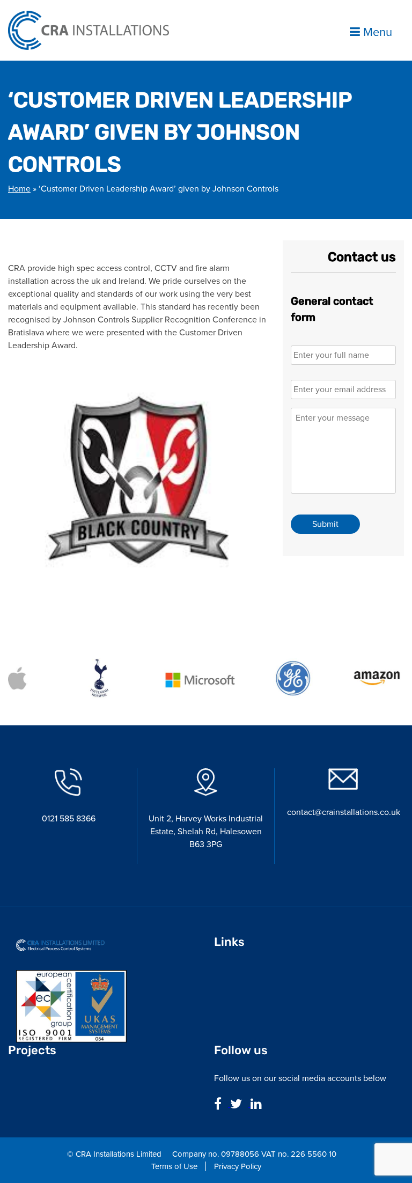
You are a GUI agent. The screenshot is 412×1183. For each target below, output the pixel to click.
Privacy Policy (237, 1166)
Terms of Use (174, 1166)
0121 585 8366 (68, 818)
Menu (376, 32)
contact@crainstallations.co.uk (343, 812)
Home (19, 188)
